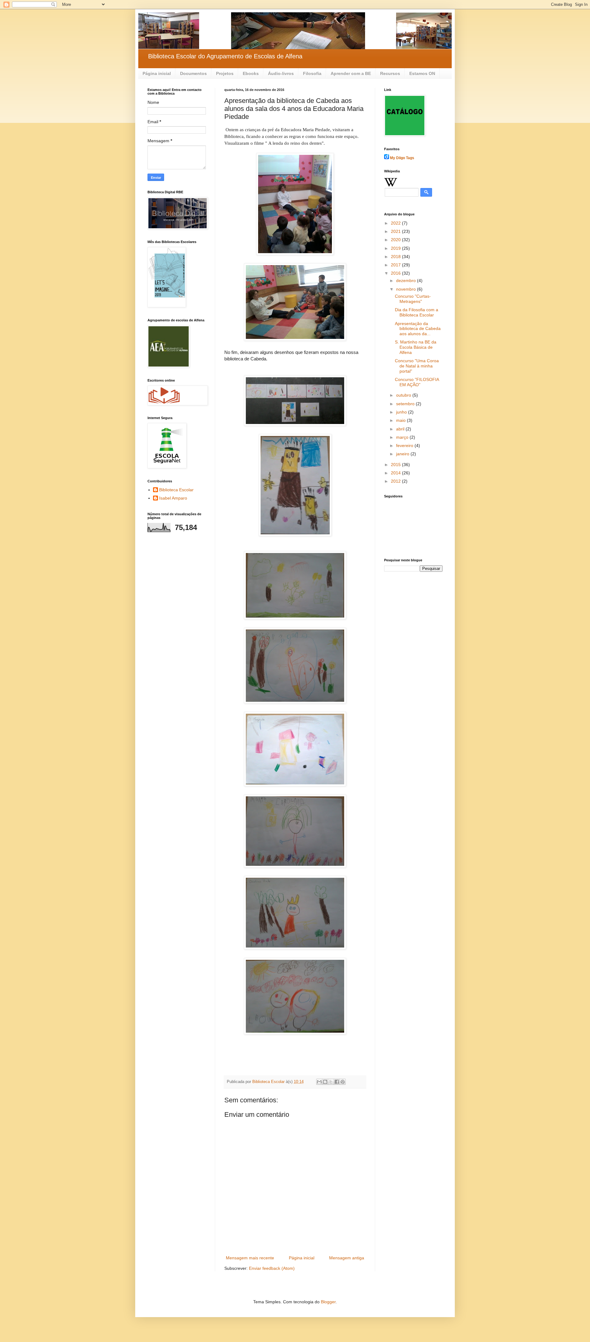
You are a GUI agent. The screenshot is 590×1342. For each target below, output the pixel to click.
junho (402, 412)
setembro (406, 403)
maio (401, 420)
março (403, 437)
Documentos (193, 73)
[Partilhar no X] (331, 1082)
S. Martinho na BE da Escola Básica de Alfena (415, 347)
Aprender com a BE (351, 73)
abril (401, 428)
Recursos (390, 73)
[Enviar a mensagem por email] (319, 1082)
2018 (396, 256)
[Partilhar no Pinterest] (343, 1082)
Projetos (225, 73)
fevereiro (405, 445)
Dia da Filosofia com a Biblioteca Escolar (416, 312)
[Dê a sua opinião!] (325, 1082)
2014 (396, 472)
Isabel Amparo (173, 498)
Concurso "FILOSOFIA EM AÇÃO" (417, 382)
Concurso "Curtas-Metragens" (413, 299)
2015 (396, 464)
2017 (396, 264)
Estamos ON (422, 73)
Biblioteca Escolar (176, 489)
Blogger (328, 1301)
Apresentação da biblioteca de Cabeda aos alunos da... (418, 328)
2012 (396, 481)
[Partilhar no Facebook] (337, 1082)
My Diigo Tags (402, 158)
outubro (404, 395)
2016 (396, 273)
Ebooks (251, 73)
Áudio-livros (281, 73)
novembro (406, 289)
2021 (396, 231)
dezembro (406, 280)
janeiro (403, 453)
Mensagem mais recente (250, 1257)
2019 (396, 248)
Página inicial (157, 73)
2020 (396, 239)
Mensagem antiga (346, 1257)
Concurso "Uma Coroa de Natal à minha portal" (417, 366)
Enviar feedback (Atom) (272, 1268)
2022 (396, 223)
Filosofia (312, 73)
